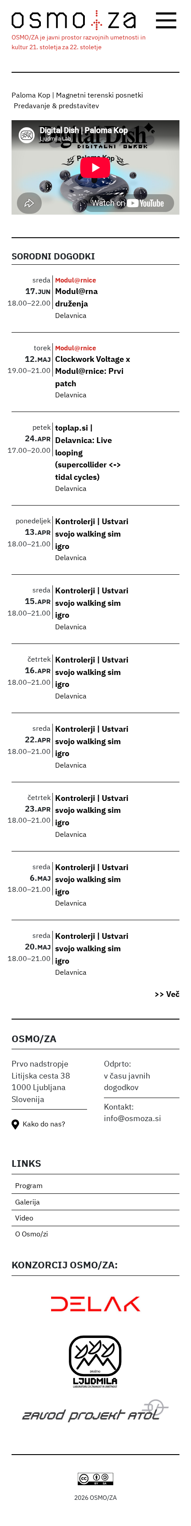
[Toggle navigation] (166, 20)
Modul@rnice (75, 280)
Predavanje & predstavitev (56, 106)
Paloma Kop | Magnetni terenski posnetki (77, 95)
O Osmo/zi (31, 1234)
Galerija (27, 1202)
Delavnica (71, 316)
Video (24, 1218)
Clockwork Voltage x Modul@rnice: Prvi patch (92, 372)
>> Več (167, 995)
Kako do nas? (44, 1124)
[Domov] (79, 20)
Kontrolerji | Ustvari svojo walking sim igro (91, 534)
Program (29, 1186)
